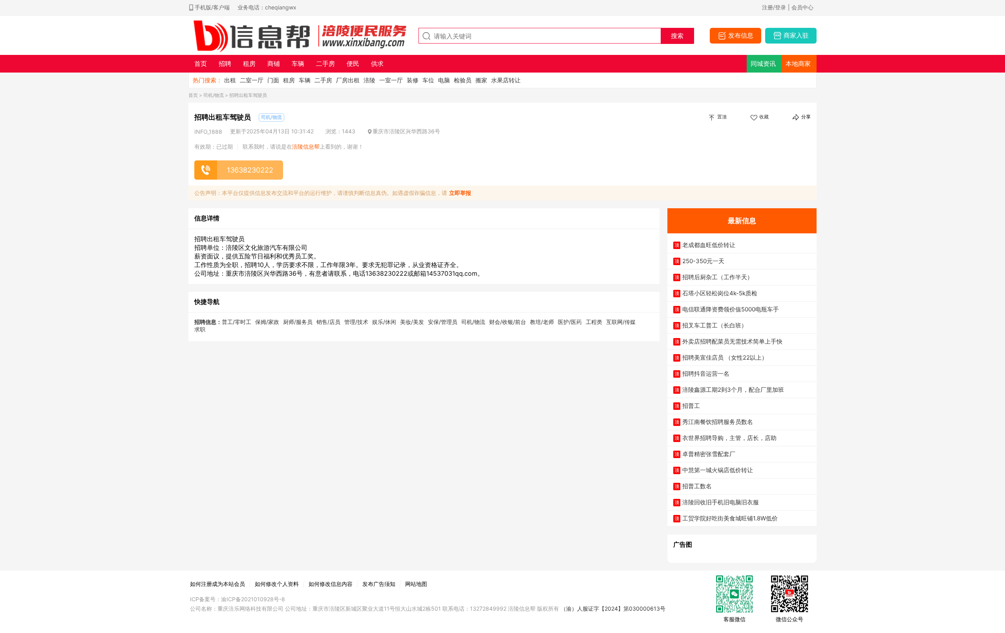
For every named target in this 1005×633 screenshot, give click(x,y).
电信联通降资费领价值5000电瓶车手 (730, 309)
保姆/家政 (267, 321)
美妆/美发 (412, 321)
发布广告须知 (378, 583)
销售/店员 (328, 321)
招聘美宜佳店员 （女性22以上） (724, 357)
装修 (412, 80)
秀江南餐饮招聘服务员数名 (717, 422)
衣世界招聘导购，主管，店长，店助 (729, 438)
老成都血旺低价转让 (708, 245)
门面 (273, 80)
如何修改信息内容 (331, 583)
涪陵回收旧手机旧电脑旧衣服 (720, 502)
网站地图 (416, 583)
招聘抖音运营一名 (705, 373)
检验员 (462, 80)
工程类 (594, 321)
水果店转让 (506, 80)
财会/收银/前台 (507, 321)
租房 (289, 80)
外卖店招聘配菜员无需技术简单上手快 (732, 341)
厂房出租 (348, 80)
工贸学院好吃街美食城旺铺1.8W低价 (730, 518)
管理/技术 (356, 321)
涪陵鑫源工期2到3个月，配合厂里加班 (733, 389)
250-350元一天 (703, 261)
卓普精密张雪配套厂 (708, 454)
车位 (428, 80)
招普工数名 (697, 486)
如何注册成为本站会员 (217, 583)
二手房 (323, 80)
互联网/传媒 (621, 321)
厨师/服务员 (297, 321)
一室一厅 (391, 80)
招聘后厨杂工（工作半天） (717, 277)
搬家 (481, 80)
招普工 (691, 405)
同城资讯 (763, 63)
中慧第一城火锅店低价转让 (717, 470)
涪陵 (369, 80)
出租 (230, 80)
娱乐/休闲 (384, 321)
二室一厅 (251, 80)
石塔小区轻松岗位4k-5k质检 (719, 293)
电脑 (444, 80)
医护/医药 (570, 321)
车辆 (305, 80)
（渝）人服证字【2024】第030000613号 (613, 608)
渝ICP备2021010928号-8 (253, 599)
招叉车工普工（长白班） (714, 325)
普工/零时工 (236, 321)
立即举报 (460, 192)
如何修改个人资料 (277, 583)
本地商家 (798, 63)
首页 (193, 95)
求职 (199, 329)
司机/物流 (213, 95)
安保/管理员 (442, 321)
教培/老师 (542, 321)
